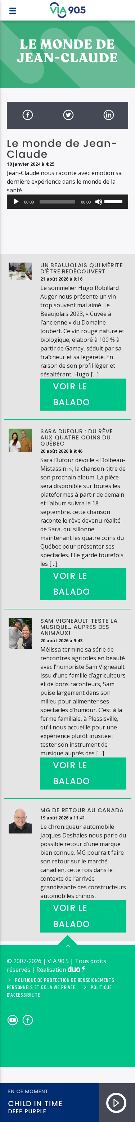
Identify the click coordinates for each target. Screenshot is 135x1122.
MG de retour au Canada (82, 810)
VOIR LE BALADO (71, 394)
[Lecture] (16, 201)
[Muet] (98, 201)
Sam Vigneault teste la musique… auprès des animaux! (79, 627)
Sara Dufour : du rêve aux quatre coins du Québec (76, 437)
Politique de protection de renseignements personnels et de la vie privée (60, 984)
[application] (68, 202)
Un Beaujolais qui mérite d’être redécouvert (81, 268)
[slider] (114, 201)
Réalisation (52, 970)
